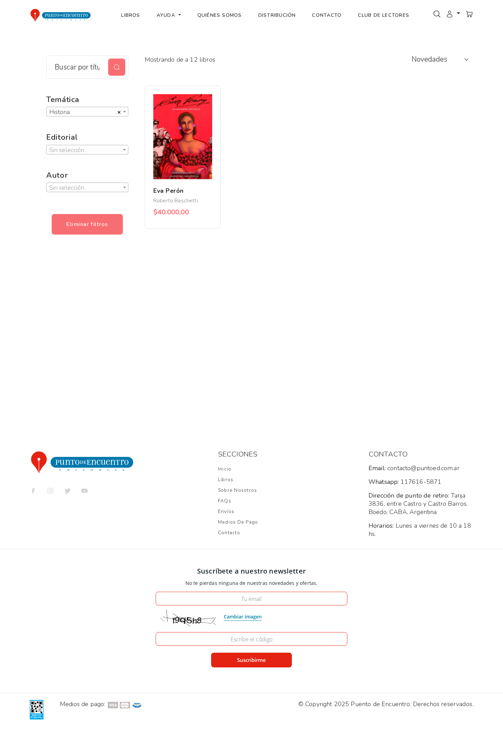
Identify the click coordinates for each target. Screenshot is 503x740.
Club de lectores (383, 15)
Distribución (277, 15)
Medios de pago (238, 522)
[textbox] (87, 150)
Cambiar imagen (243, 616)
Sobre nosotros (237, 490)
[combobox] (87, 111)
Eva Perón (168, 191)
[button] (453, 14)
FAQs (224, 501)
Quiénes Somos (219, 15)
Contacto (326, 15)
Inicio (224, 469)
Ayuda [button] (167, 15)
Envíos (226, 511)
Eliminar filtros (87, 224)
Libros (130, 15)
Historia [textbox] (59, 112)
